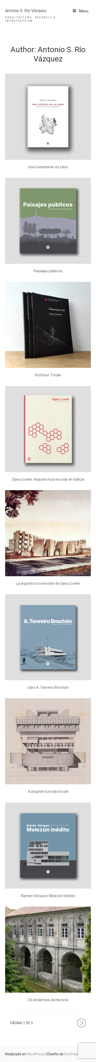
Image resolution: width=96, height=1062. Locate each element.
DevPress (72, 1054)
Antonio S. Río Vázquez (26, 10)
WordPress (36, 1054)
